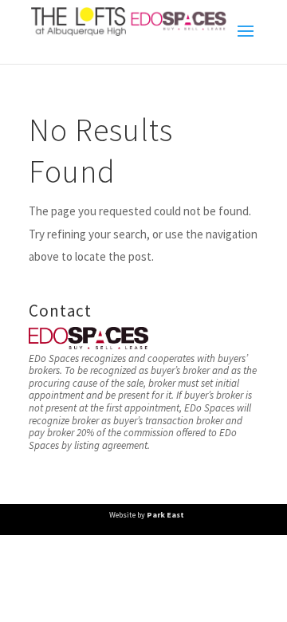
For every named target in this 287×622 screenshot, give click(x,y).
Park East (165, 515)
